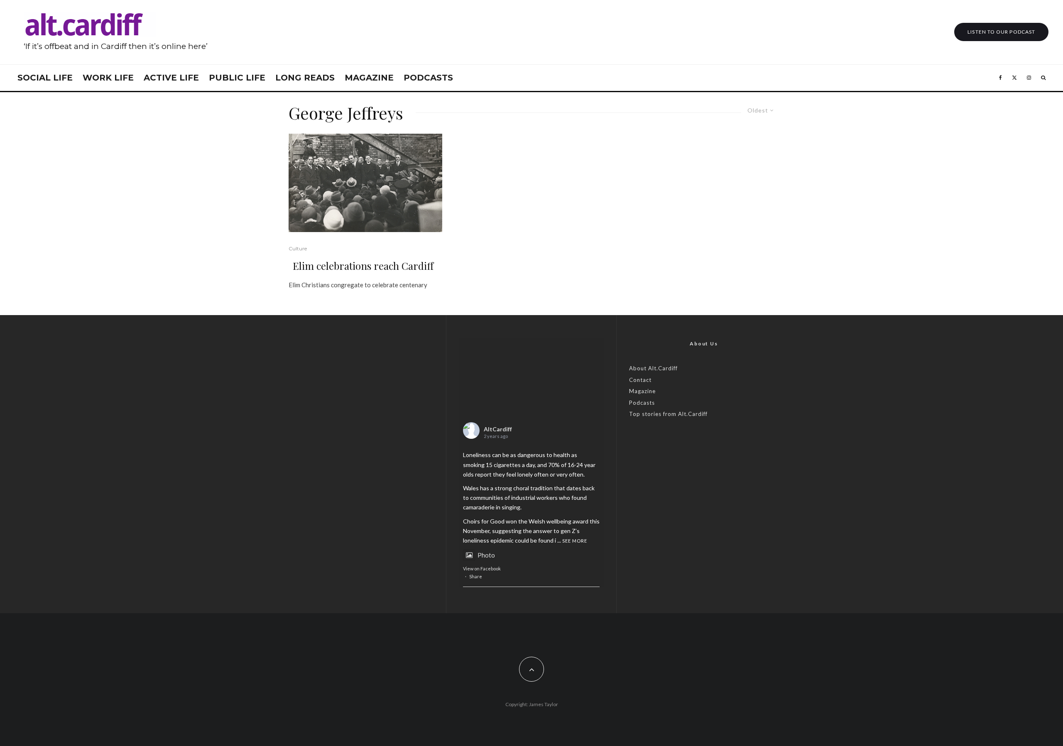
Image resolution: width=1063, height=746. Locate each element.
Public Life (237, 78)
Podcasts (428, 78)
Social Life (45, 78)
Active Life (171, 78)
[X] (1014, 78)
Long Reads (305, 78)
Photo (486, 555)
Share (475, 576)
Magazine (369, 78)
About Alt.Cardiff (653, 368)
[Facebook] (1000, 78)
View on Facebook (482, 568)
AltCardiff (498, 429)
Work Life (108, 78)
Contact (640, 380)
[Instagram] (1029, 78)
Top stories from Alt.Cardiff (668, 414)
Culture (298, 248)
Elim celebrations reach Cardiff (363, 265)
